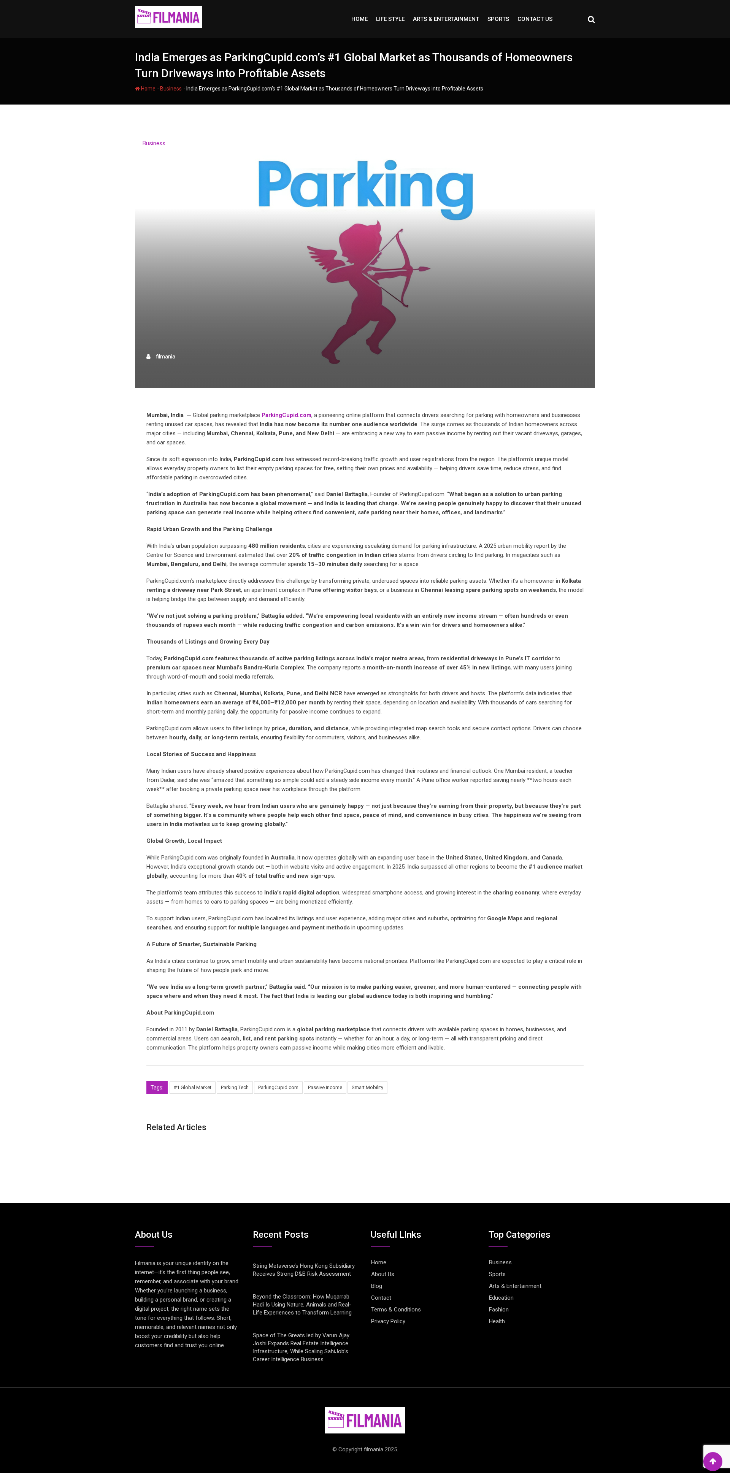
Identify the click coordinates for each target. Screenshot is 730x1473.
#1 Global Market (192, 1087)
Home (359, 19)
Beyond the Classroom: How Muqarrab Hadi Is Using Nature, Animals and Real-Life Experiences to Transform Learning (302, 1304)
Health (497, 1321)
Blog (376, 1286)
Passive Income (325, 1087)
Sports (498, 19)
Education (501, 1297)
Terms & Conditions (396, 1309)
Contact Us (534, 19)
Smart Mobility (367, 1087)
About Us (382, 1274)
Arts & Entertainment (446, 19)
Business (171, 89)
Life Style (390, 19)
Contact (381, 1297)
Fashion (499, 1309)
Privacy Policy (388, 1321)
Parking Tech (235, 1087)
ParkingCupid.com (278, 1087)
